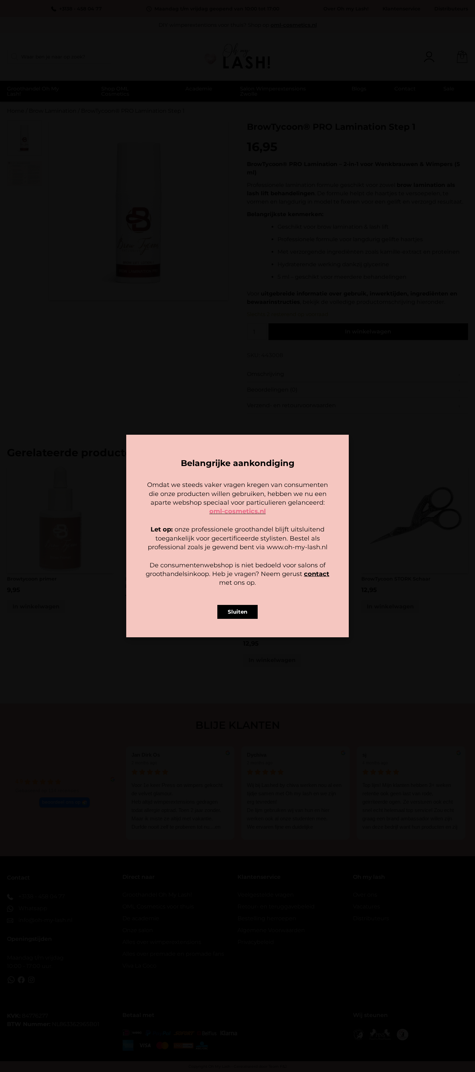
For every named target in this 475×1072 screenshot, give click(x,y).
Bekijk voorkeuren (281, 563)
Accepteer (194, 563)
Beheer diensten (176, 545)
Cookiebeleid (217, 579)
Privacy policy (253, 579)
